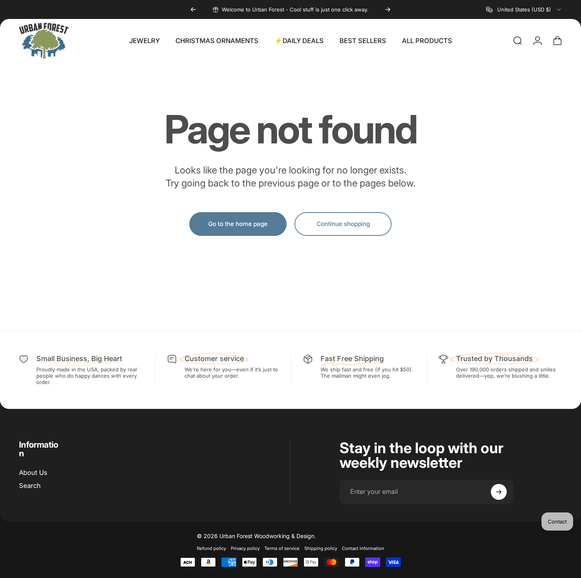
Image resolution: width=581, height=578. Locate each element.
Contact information (363, 548)
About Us (33, 472)
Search (30, 486)
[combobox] (524, 9)
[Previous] (193, 9)
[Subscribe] (499, 492)
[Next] (387, 9)
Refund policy (211, 548)
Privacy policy (245, 548)
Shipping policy (320, 548)
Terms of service (282, 548)
